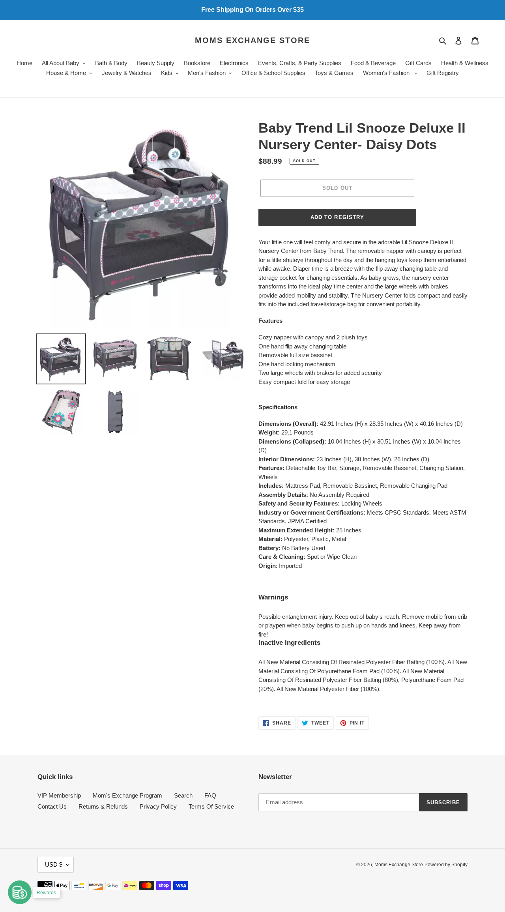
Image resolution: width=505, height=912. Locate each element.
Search (183, 795)
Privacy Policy (158, 806)
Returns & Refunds (103, 806)
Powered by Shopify (446, 864)
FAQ (210, 795)
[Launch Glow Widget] (20, 892)
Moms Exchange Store (252, 40)
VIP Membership (59, 795)
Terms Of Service (211, 806)
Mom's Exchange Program (127, 795)
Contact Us (52, 806)
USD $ (53, 864)
